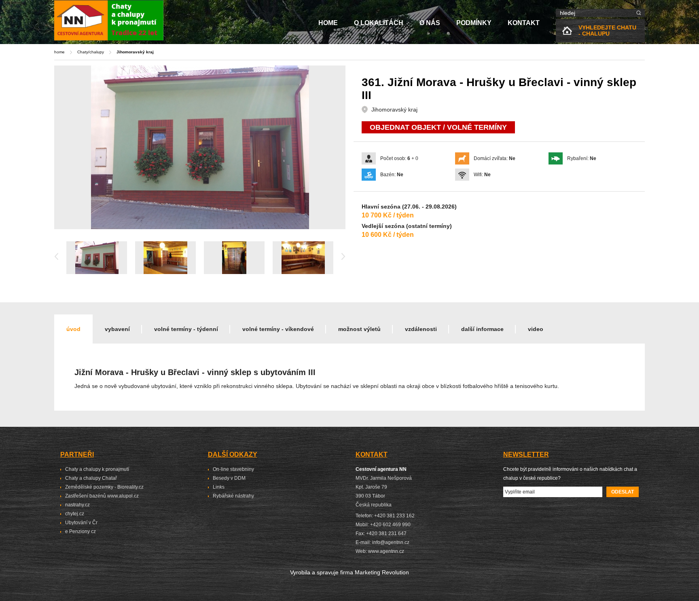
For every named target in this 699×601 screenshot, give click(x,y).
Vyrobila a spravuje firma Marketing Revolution (349, 572)
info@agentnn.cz (390, 542)
